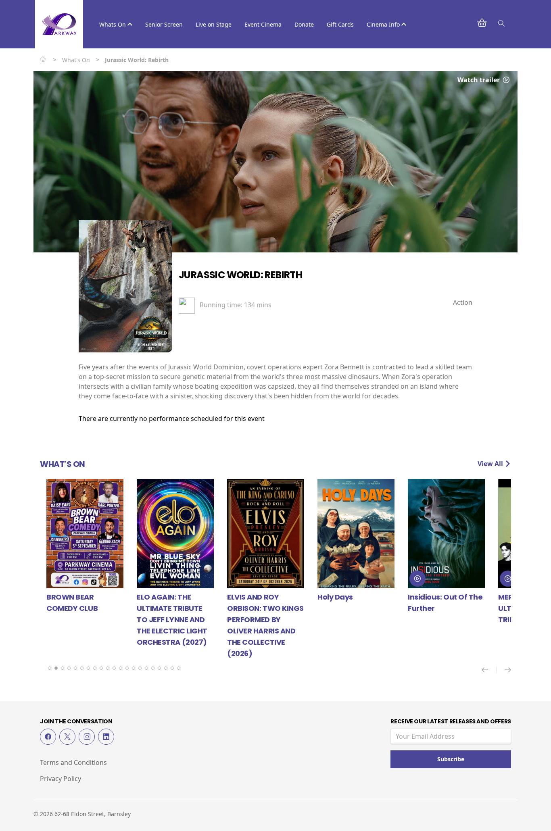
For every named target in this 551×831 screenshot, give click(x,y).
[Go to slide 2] (56, 668)
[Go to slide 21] (178, 668)
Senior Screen (164, 24)
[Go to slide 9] (101, 668)
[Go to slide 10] (107, 668)
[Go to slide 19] (165, 668)
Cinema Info (384, 24)
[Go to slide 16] (146, 668)
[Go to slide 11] (114, 668)
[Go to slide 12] (120, 668)
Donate (304, 24)
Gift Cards (340, 24)
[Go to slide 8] (94, 668)
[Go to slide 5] (75, 668)
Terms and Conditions (73, 762)
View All (491, 463)
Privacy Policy (60, 778)
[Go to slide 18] (159, 668)
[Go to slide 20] (172, 668)
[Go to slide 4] (69, 668)
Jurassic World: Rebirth (240, 274)
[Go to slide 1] (49, 668)
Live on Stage (214, 24)
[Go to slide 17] (152, 668)
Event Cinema (263, 24)
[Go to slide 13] (127, 668)
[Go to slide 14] (133, 668)
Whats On (113, 24)
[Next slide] (508, 669)
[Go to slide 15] (140, 668)
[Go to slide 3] (62, 668)
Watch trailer (479, 79)
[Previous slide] (489, 669)
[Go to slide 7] (88, 668)
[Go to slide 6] (81, 668)
